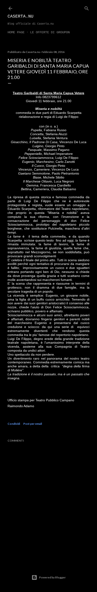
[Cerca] (86, 7)
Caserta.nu (20, 16)
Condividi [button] (14, 423)
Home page (16, 32)
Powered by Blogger (52, 577)
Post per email (32, 423)
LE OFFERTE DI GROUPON (50, 32)
